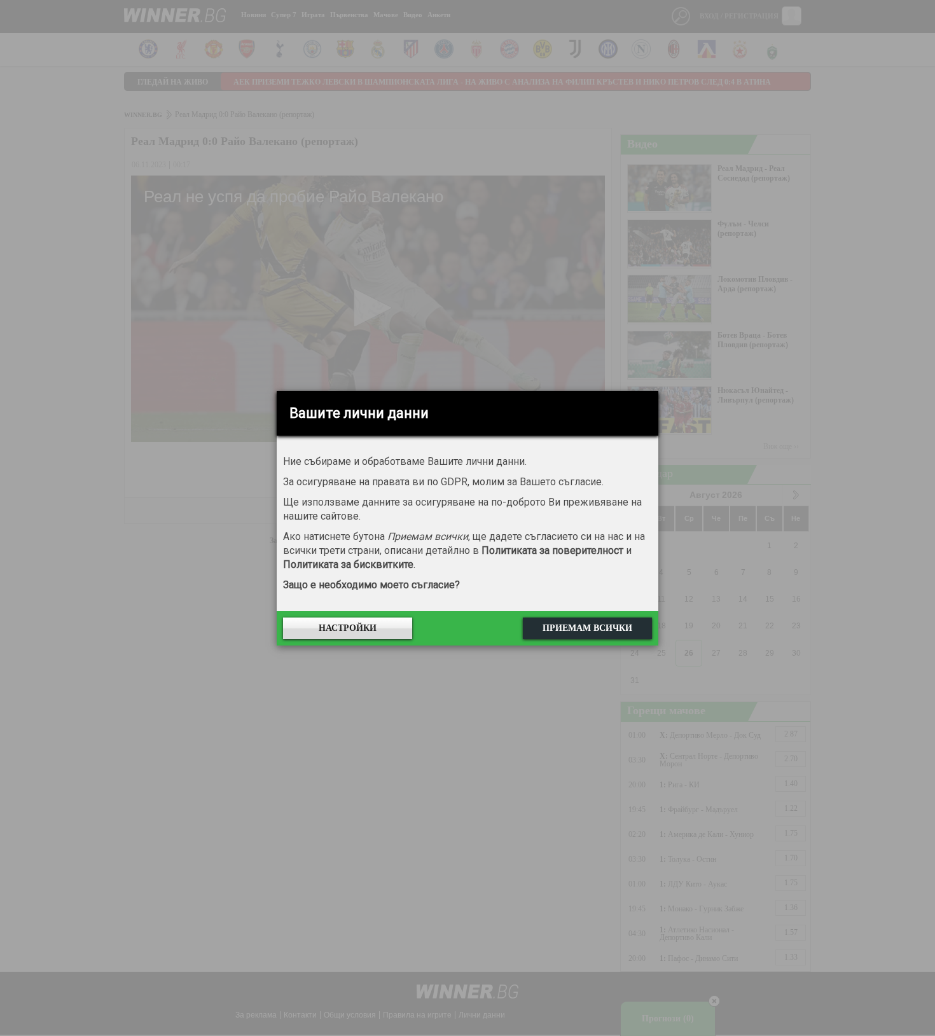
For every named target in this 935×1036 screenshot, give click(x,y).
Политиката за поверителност (552, 550)
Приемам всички (587, 628)
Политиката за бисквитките (348, 564)
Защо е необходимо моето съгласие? (371, 585)
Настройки (348, 628)
